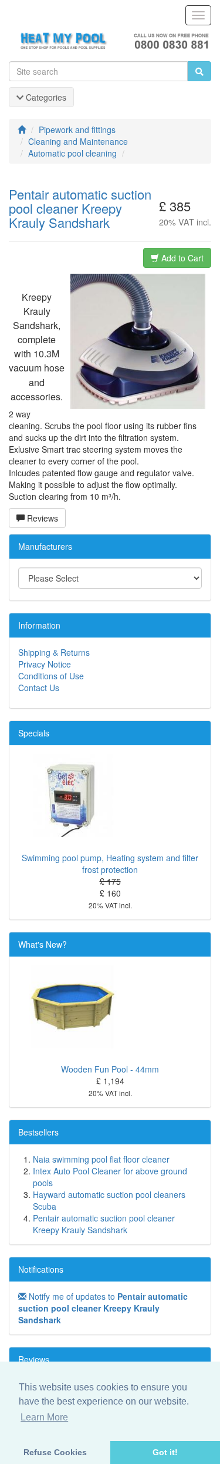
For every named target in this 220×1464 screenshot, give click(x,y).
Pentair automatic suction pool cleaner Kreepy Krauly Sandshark (104, 1224)
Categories (44, 97)
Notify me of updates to (103, 1308)
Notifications (40, 1269)
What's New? (42, 944)
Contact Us (38, 687)
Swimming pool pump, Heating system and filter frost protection (110, 863)
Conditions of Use (51, 676)
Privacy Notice (44, 664)
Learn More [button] (44, 1417)
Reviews (41, 518)
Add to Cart (181, 258)
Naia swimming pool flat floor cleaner (101, 1159)
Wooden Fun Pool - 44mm (110, 1069)
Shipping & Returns (54, 652)
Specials (33, 733)
